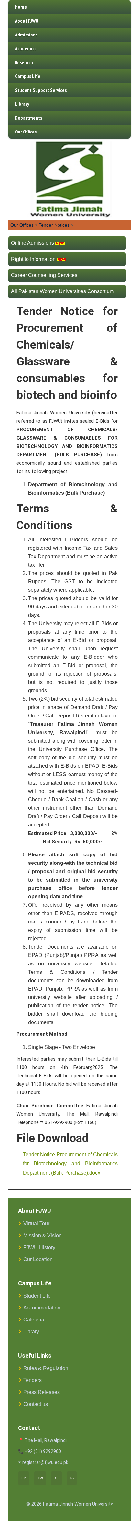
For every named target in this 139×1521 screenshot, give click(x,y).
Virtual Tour (36, 1223)
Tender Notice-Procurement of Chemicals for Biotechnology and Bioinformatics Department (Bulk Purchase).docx (70, 1164)
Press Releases (41, 1392)
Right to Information (33, 259)
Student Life (37, 1296)
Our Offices (26, 131)
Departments (28, 117)
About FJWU (26, 20)
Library (22, 104)
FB (23, 1478)
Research (24, 62)
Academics (25, 48)
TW (40, 1478)
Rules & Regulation (45, 1368)
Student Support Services (41, 90)
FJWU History (39, 1247)
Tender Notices (54, 225)
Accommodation (41, 1307)
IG (72, 1478)
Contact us (35, 1404)
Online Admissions (32, 243)
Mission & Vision (42, 1235)
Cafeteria (33, 1319)
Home (21, 7)
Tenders (32, 1380)
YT (56, 1478)
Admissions (26, 34)
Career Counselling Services (44, 275)
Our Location (38, 1259)
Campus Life (27, 76)
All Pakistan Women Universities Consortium (62, 291)
